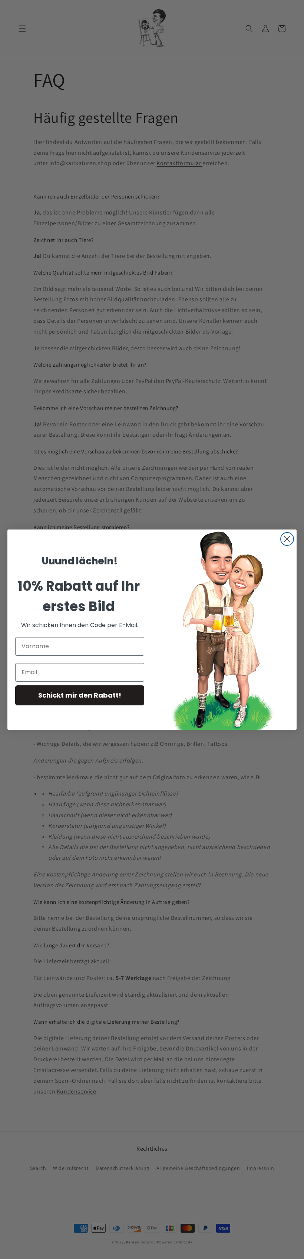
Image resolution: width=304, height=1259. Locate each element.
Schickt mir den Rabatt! (79, 695)
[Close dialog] (287, 538)
